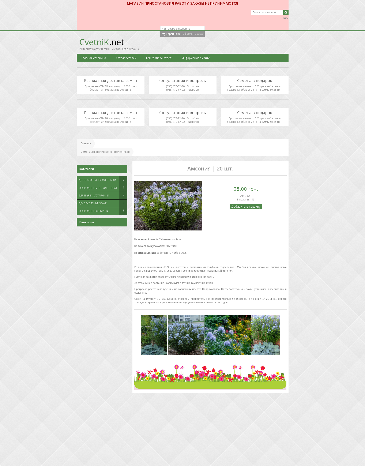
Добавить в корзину (245, 206)
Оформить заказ (192, 33)
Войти (285, 18)
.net (101, 42)
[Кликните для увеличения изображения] (168, 206)
